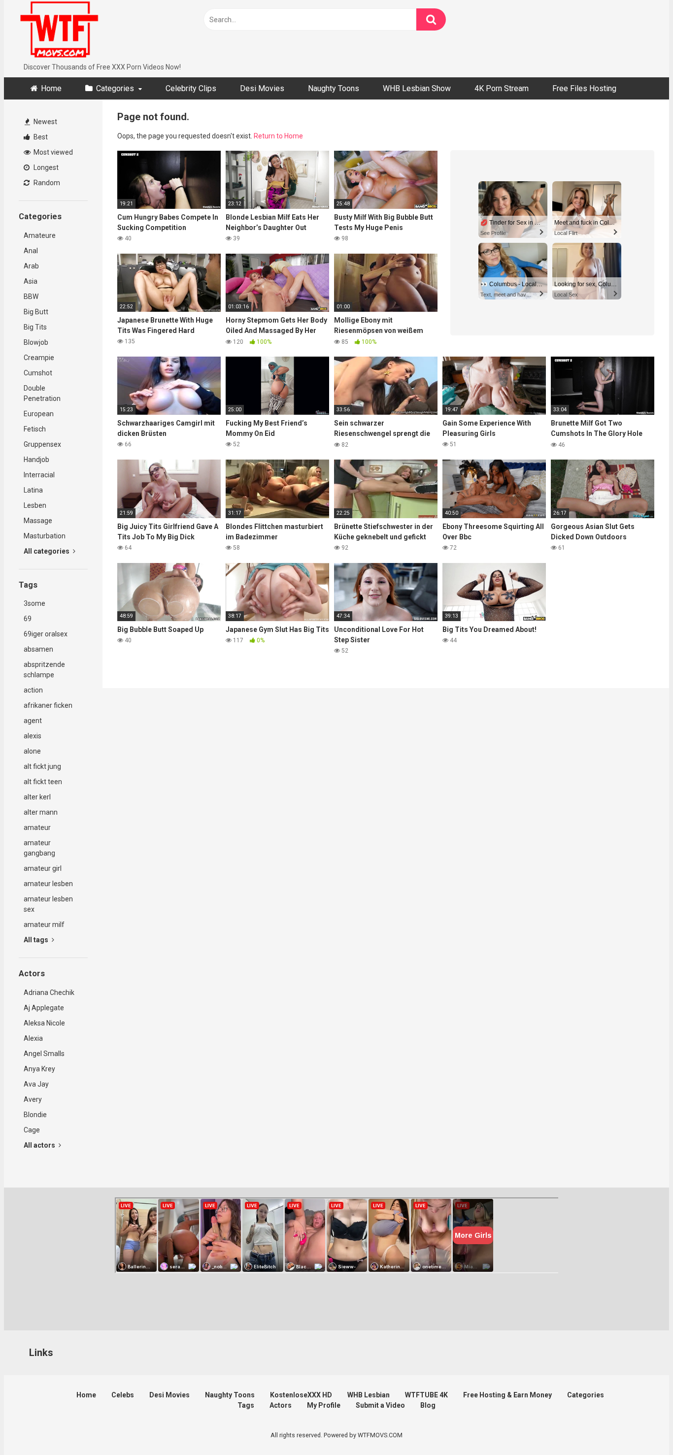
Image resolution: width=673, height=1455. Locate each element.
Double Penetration (42, 393)
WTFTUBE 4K (426, 1395)
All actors (40, 1145)
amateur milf (44, 924)
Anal (31, 251)
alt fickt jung (42, 766)
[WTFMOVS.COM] (59, 31)
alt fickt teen (43, 782)
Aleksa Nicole (44, 1023)
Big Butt (36, 312)
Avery (33, 1099)
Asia (30, 281)
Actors (280, 1405)
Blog (428, 1405)
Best (40, 137)
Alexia (33, 1038)
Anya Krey (39, 1069)
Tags (245, 1405)
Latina (33, 490)
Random (46, 183)
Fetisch (35, 429)
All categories (47, 551)
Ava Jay (36, 1084)
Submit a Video (380, 1405)
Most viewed (52, 152)
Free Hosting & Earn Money (507, 1395)
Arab (31, 266)
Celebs (122, 1395)
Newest (44, 122)
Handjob (36, 459)
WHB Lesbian (368, 1395)
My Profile (323, 1405)
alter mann (41, 812)
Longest (45, 167)
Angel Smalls (44, 1054)
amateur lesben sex (48, 904)
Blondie (35, 1115)
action (33, 690)
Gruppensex (42, 444)
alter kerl (37, 797)
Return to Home (278, 136)
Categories (115, 88)
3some (34, 603)
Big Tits (35, 327)
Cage (32, 1130)
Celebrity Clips (191, 88)
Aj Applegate (44, 1008)
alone (32, 751)
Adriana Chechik (49, 992)
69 (28, 619)
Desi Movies (262, 88)
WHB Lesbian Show (417, 88)
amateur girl (43, 868)
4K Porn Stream (501, 88)
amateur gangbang (39, 848)
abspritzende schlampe (44, 670)
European (39, 414)
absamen (38, 649)
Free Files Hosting (584, 88)
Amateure (40, 235)
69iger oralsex (45, 634)
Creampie (39, 358)
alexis (32, 736)
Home (51, 88)
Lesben (35, 505)
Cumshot (38, 373)
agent (33, 721)
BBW (31, 296)
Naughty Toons (333, 88)
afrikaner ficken (48, 705)
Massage (38, 521)
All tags (37, 940)
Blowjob (36, 342)
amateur (37, 827)
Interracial (39, 475)
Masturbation (45, 536)
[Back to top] (640, 1425)
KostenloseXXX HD (301, 1395)
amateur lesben (48, 884)
